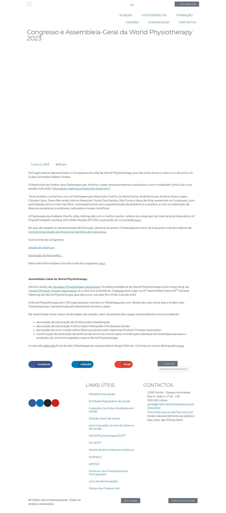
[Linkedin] (40, 403)
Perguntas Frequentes (104, 488)
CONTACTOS (187, 22)
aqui (138, 220)
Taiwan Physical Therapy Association (52, 290)
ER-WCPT (95, 442)
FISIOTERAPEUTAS (154, 15)
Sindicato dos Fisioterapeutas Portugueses (108, 473)
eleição (119, 290)
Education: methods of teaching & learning (81, 188)
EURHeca (95, 456)
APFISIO (94, 464)
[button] (29, 4)
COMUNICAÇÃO (158, 22)
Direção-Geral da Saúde (104, 418)
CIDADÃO (132, 22)
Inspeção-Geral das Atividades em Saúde (111, 410)
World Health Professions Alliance (111, 449)
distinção (50, 345)
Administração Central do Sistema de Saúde (111, 427)
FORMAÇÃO (184, 15)
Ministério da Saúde (102, 394)
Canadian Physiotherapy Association (76, 286)
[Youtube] (55, 403)
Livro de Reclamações (103, 481)
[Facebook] (32, 403)
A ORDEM (125, 15)
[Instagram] (48, 403)
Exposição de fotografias (45, 255)
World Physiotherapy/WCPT (107, 435)
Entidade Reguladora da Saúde (109, 401)
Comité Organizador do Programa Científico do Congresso (67, 231)
